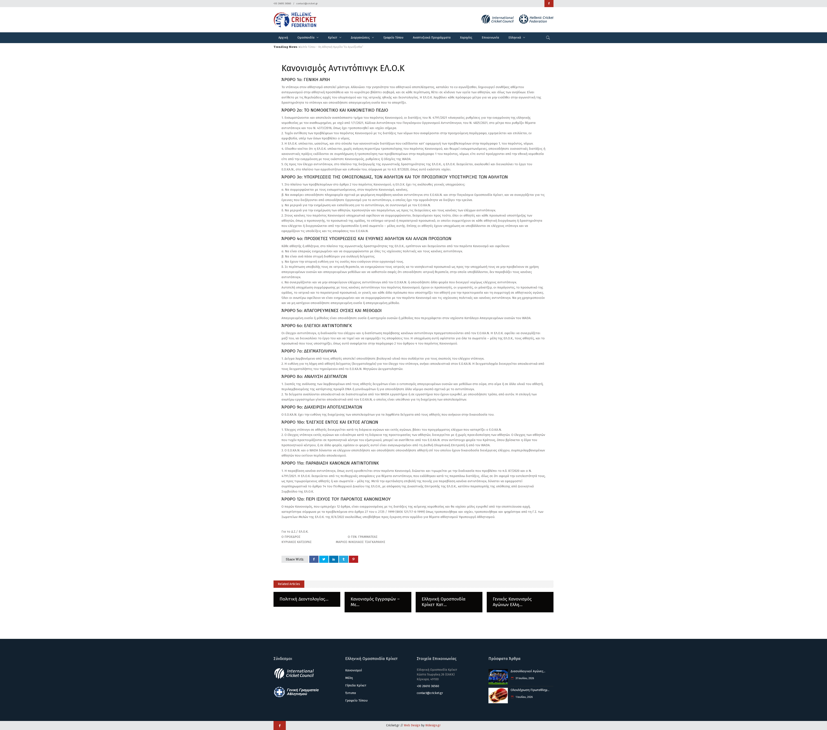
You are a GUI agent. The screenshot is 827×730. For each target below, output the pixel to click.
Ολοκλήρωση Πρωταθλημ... (530, 690)
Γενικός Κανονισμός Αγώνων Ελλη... (512, 601)
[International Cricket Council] (296, 678)
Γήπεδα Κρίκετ (355, 685)
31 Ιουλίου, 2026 (524, 678)
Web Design (412, 725)
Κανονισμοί (353, 670)
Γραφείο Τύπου (356, 700)
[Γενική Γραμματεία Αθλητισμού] (296, 697)
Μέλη (349, 678)
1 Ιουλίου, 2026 (524, 697)
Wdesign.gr (433, 725)
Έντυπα (350, 693)
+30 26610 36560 (282, 3)
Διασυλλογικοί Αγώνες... (528, 671)
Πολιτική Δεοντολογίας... (304, 599)
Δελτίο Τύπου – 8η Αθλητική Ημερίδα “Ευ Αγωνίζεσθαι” (331, 46)
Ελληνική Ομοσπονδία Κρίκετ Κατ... (443, 601)
